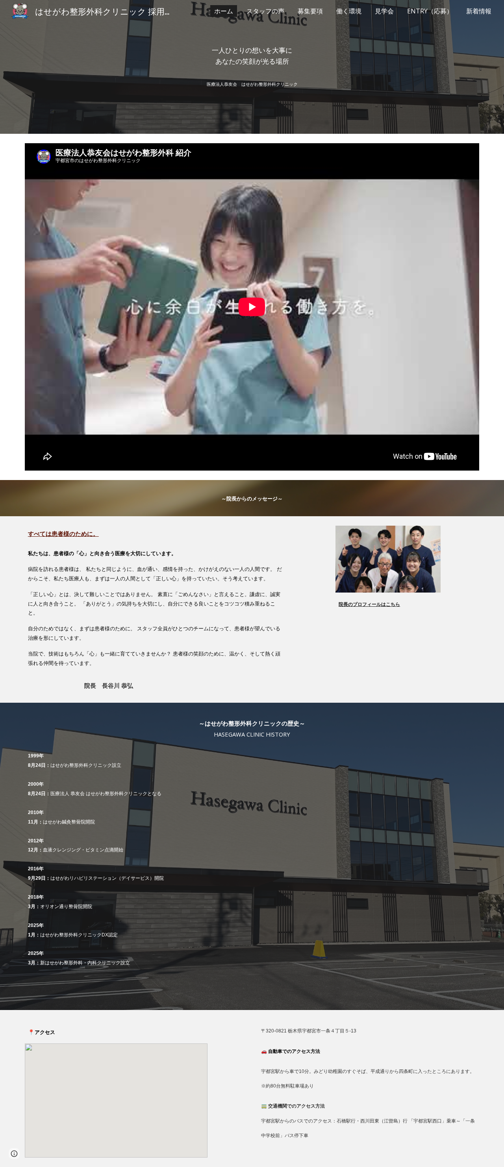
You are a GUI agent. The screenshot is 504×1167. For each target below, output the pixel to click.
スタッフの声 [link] (265, 11)
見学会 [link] (384, 11)
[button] (14, 1153)
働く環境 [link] (348, 11)
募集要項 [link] (310, 11)
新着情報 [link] (478, 11)
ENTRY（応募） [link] (430, 11)
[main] (252, 55)
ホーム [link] (223, 11)
